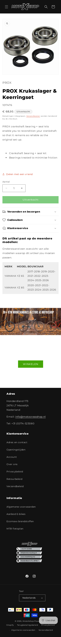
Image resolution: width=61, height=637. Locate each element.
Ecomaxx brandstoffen (20, 521)
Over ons (12, 464)
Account (12, 456)
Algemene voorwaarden (21, 506)
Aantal (6, 181)
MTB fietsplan (15, 528)
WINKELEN (30, 364)
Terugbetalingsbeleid (27, 625)
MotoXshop (28, 621)
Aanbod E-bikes (16, 514)
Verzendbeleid (15, 486)
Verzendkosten (33, 116)
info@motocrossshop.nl (30, 416)
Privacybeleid (15, 471)
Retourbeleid (14, 479)
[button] (6, 6)
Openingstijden (16, 449)
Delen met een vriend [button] (19, 174)
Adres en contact (17, 442)
